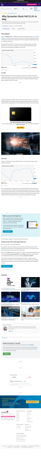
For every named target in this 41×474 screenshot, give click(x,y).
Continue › (7, 353)
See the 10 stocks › (7, 266)
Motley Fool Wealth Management (21, 436)
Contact (17, 418)
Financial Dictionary (28, 430)
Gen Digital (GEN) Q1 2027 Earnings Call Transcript (10, 289)
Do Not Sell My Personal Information (27, 447)
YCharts (6, 185)
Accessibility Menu (20, 0)
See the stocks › (8, 231)
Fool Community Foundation (20, 439)
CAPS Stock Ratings (28, 426)
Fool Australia (18, 426)
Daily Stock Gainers (36, 9)
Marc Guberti (8, 317)
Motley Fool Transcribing (10, 288)
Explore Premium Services (12, 13)
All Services (29, 412)
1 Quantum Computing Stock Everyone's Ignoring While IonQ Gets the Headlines (10, 305)
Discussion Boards (28, 427)
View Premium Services (32, 401)
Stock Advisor (29, 414)
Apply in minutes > (20, 127)
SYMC (11, 36)
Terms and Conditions (16, 447)
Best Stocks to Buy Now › (32, 4)
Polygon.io (12, 419)
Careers (17, 414)
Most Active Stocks (36, 7)
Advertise (17, 420)
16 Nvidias (31, 344)
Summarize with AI (21, 28)
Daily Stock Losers (37, 10)
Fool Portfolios (29, 418)
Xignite (9, 419)
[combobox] (5, 8)
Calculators (26, 429)
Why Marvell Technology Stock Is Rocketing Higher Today (30, 319)
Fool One (28, 420)
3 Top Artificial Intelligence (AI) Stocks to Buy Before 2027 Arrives (29, 290)
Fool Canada (18, 427)
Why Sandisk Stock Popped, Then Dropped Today (30, 304)
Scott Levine (28, 317)
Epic (27, 415)
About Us (17, 412)
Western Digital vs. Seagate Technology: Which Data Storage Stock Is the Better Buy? (9, 319)
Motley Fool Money (30, 421)
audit (33, 99)
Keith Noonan (5, 25)
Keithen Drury (28, 288)
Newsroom (18, 417)
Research (17, 415)
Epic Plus (28, 417)
